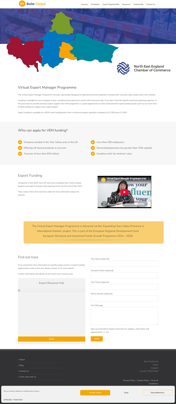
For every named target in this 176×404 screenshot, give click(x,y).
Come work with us (27, 377)
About (22, 359)
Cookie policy (8, 399)
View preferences (157, 393)
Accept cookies (95, 393)
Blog (21, 365)
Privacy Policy (18, 399)
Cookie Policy (143, 380)
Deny (126, 393)
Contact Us (24, 371)
